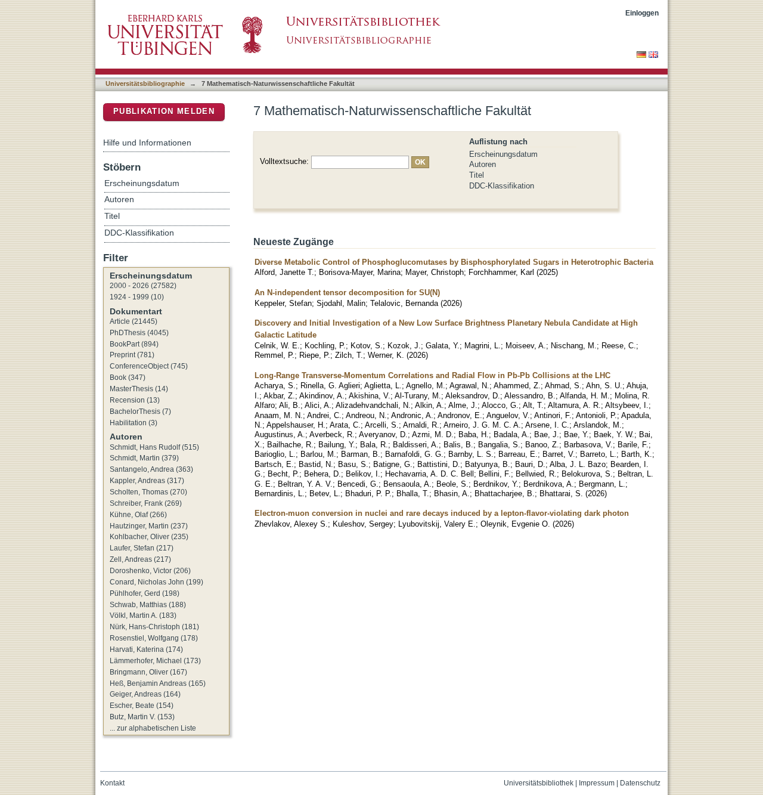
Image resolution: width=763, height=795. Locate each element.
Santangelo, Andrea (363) (151, 469)
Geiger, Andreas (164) (145, 694)
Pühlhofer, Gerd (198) (144, 593)
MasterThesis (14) (139, 389)
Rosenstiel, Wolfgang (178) (154, 638)
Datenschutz (640, 783)
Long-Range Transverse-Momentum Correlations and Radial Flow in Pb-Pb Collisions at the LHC (432, 375)
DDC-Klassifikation (501, 185)
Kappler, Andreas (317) (147, 481)
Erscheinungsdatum (503, 154)
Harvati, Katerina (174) (146, 649)
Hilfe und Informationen (147, 142)
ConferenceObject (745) (149, 366)
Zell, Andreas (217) (140, 559)
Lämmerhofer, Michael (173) (155, 661)
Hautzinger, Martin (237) (149, 526)
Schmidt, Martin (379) (144, 458)
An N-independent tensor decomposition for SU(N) (347, 292)
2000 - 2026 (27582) (143, 286)
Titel (476, 175)
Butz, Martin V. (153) (142, 717)
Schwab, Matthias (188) (148, 605)
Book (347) (127, 377)
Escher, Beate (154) (141, 705)
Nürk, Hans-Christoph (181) (154, 627)
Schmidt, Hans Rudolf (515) (154, 447)
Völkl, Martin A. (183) (143, 615)
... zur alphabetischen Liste (153, 728)
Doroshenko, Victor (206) (150, 571)
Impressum (597, 783)
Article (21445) (133, 321)
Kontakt (112, 783)
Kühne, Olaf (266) (138, 515)
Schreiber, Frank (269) (146, 503)
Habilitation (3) (133, 423)
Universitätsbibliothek (538, 783)
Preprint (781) (132, 355)
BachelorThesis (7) (140, 411)
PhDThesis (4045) (139, 333)
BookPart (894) (134, 344)
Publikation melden (164, 111)
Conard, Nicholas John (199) (156, 582)
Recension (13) (135, 400)
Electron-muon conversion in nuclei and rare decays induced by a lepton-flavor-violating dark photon (442, 513)
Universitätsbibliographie (145, 83)
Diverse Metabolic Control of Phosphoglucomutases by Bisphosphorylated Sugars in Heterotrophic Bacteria (454, 262)
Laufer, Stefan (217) (141, 548)
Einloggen (642, 13)
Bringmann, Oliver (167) (148, 672)
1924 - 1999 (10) (137, 297)
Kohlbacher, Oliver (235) (149, 537)
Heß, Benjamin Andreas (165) (158, 683)
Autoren (482, 164)
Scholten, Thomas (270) (148, 492)
